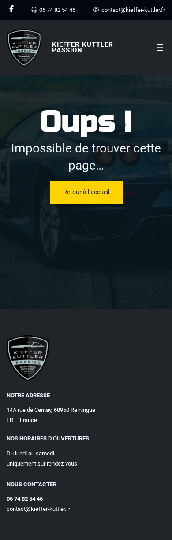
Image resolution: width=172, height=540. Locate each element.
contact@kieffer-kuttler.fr (133, 10)
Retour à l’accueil (86, 192)
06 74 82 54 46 (57, 10)
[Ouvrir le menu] (159, 47)
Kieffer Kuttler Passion (82, 48)
